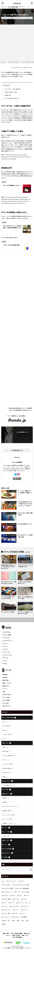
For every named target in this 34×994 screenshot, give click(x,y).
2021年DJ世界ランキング (25, 524)
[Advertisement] (17, 43)
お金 (5, 721)
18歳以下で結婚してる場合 (10, 92)
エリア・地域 (7, 831)
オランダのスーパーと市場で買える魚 (25, 536)
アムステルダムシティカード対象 (21, 884)
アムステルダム (7, 632)
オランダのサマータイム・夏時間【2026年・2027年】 (8, 582)
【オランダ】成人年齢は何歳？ (11, 245)
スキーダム (5, 657)
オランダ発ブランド (9, 785)
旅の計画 (5, 677)
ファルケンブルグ (7, 655)
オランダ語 (5, 703)
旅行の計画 (7, 751)
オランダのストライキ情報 (7, 612)
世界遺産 (24, 917)
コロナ (13, 895)
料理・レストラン (7, 683)
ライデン (5, 646)
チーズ (4, 902)
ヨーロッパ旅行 (6, 913)
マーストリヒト (7, 652)
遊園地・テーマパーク (9, 823)
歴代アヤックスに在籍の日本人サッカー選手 (25, 597)
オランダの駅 (9, 734)
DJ (3, 881)
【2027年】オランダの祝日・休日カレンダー (25, 582)
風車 (4, 924)
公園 (4, 920)
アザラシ (22, 881)
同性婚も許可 (7, 95)
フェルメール (25, 906)
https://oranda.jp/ (21, 470)
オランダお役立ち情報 (13, 6)
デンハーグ (5, 643)
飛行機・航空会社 (8, 768)
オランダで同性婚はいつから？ (11, 185)
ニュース (6, 738)
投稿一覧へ (16, 478)
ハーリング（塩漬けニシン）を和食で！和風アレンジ (25, 492)
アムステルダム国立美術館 (23, 888)
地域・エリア (25, 935)
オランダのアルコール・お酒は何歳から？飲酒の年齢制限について (12, 226)
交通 (4, 691)
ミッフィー (16, 910)
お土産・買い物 (7, 694)
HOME (4, 61)
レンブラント (6, 917)
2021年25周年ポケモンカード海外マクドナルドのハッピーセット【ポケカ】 (25, 503)
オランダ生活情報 (27, 17)
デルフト (12, 902)
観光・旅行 (3, 6)
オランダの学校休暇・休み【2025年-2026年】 (7, 597)
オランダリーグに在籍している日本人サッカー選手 (25, 612)
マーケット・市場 (8, 819)
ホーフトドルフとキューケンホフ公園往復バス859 (25, 565)
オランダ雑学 (6, 700)
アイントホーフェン (12, 881)
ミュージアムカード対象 (10, 815)
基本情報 (5, 674)
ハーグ (28, 902)
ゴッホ (20, 895)
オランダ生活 (6, 697)
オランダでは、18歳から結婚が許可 (12, 89)
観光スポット (22, 6)
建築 (5, 776)
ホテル (5, 760)
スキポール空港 (7, 635)
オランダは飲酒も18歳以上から (11, 98)
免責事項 (29, 408)
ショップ (6, 844)
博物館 (6, 802)
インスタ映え (26, 892)
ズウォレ (5, 663)
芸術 (5, 747)
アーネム (5, 660)
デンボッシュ (20, 902)
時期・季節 (5, 680)
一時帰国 (6, 857)
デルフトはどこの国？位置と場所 (25, 514)
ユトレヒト (5, 649)
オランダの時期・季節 (9, 755)
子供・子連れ (7, 772)
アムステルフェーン (8, 640)
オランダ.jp (20, 946)
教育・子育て (7, 840)
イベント (29, 6)
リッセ (23, 913)
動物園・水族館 (8, 810)
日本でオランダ (7, 706)
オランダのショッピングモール (11, 806)
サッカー (27, 895)
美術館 (6, 798)
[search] (31, 869)
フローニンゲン (7, 836)
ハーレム (5, 906)
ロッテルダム (6, 637)
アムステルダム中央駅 (8, 888)
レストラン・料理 (8, 764)
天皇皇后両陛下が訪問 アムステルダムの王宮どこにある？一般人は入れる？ (8, 566)
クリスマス (5, 895)
